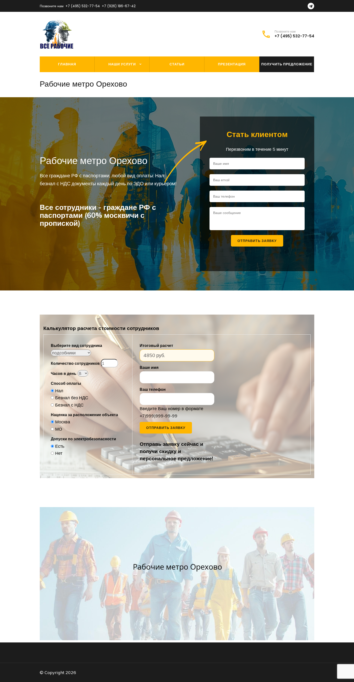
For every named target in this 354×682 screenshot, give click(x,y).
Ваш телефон (153, 389)
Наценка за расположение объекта (84, 414)
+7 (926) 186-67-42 (119, 6)
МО (58, 429)
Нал (59, 390)
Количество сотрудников (75, 363)
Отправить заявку (165, 427)
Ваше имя (149, 367)
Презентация (232, 64)
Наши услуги (122, 64)
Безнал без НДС (71, 397)
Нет (58, 453)
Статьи (177, 64)
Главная (67, 64)
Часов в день (63, 373)
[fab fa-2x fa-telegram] (311, 7)
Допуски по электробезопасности (83, 438)
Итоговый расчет (156, 345)
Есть (59, 446)
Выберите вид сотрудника (76, 345)
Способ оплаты (66, 383)
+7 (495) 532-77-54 (83, 6)
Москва (62, 422)
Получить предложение (286, 64)
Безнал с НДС (69, 405)
